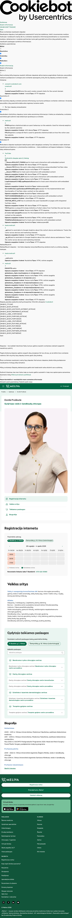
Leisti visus (28, 382)
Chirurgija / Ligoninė (9, 840)
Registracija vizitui (8, 860)
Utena (39, 847)
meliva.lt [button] (8, 122)
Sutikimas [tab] (3, 22)
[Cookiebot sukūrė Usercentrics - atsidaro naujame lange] (36, 10)
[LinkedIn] (13, 902)
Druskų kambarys (7, 832)
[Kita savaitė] (62, 546)
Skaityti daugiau (10, 768)
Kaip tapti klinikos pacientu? (11, 864)
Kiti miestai (41, 851)
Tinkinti (21, 382)
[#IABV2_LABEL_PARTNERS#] (11, 328)
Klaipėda (40, 828)
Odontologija (6, 828)
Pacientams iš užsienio (9, 883)
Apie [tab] (1, 29)
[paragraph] (36, 356)
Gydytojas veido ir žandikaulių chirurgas (22, 404)
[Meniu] (3, 386)
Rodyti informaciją (6, 65)
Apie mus (5, 894)
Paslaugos (5, 816)
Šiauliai (39, 832)
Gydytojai (11, 391)
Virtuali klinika (6, 844)
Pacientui (5, 856)
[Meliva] (36, 779)
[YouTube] (18, 902)
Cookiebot (49, 302)
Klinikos (40, 816)
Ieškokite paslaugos (14, 649)
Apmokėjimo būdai (8, 879)
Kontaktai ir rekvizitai (9, 897)
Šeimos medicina (7, 820)
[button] (38, 86)
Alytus (39, 840)
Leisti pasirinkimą (12, 382)
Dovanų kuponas (7, 887)
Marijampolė (41, 844)
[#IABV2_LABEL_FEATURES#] (10, 321)
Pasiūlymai (5, 875)
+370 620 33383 (41, 572)
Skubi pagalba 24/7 (8, 847)
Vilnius (39, 820)
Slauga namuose (7, 891)
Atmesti (3, 382)
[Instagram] (4, 902)
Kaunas (39, 824)
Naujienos (5, 867)
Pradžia (3, 391)
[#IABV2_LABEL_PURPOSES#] (11, 314)
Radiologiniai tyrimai (8, 836)
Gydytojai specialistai (9, 824)
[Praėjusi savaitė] (9, 546)
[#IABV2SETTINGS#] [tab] (7, 27)
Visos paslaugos (7, 851)
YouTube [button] (8, 155)
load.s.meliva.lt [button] (10, 227)
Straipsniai (5, 871)
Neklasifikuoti (5, 244)
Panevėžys (40, 836)
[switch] (0, 53)
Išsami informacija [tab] (6, 25)
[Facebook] (8, 902)
